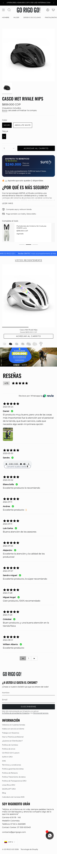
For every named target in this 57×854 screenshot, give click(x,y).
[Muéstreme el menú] (3, 10)
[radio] (7, 125)
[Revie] (48, 395)
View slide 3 (35, 244)
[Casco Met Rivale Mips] (28, 295)
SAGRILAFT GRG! (9, 789)
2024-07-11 (7, 502)
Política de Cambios (10, 745)
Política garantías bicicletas (13, 769)
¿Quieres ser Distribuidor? (12, 741)
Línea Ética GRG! (8, 785)
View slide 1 (22, 244)
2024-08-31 (8, 640)
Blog (4, 793)
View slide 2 (28, 244)
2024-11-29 (7, 615)
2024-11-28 (7, 593)
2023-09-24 (8, 407)
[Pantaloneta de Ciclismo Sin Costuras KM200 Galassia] (12, 232)
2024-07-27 (8, 571)
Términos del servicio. (41, 713)
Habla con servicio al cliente (13, 729)
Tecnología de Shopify (29, 849)
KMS (4, 761)
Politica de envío (8, 749)
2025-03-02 (8, 480)
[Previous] (3, 3)
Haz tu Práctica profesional (12, 737)
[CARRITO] (53, 10)
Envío (4, 110)
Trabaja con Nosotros (10, 733)
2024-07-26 (8, 546)
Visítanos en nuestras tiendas (13, 725)
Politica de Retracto (10, 773)
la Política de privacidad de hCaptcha (15, 713)
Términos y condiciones (11, 765)
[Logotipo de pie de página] (12, 673)
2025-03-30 (8, 453)
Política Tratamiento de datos (14, 777)
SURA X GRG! (7, 757)
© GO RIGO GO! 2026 (10, 849)
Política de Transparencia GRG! (14, 781)
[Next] (53, 3)
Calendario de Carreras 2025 (13, 797)
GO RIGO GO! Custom (10, 753)
